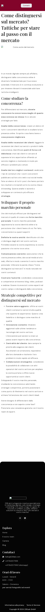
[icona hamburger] (42, 6)
